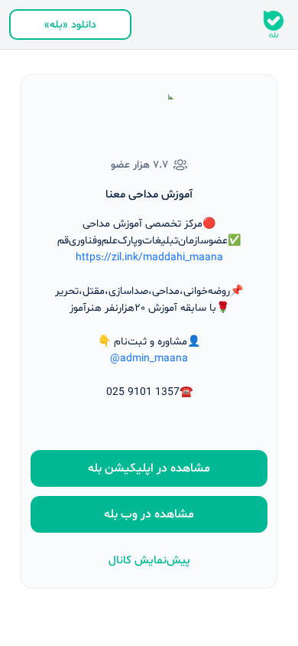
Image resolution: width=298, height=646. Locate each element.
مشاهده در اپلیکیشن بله (149, 468)
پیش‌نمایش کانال (149, 561)
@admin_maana (149, 358)
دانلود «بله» (70, 25)
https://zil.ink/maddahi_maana (149, 257)
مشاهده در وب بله (149, 514)
